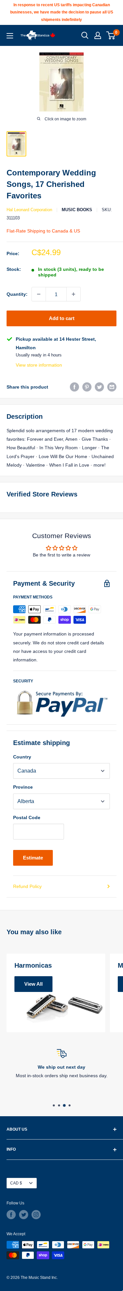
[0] (111, 35)
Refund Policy (27, 886)
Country (22, 756)
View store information (39, 365)
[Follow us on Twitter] (23, 1214)
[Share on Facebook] (74, 387)
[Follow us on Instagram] (36, 1214)
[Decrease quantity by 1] (39, 294)
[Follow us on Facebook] (11, 1214)
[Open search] (85, 35)
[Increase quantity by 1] (73, 294)
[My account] (97, 35)
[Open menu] (10, 35)
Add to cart (61, 318)
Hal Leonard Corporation (29, 209)
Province (23, 787)
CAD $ (16, 1183)
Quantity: (17, 294)
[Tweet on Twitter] (99, 387)
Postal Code (26, 817)
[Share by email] (111, 387)
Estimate (33, 857)
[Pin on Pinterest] (87, 387)
